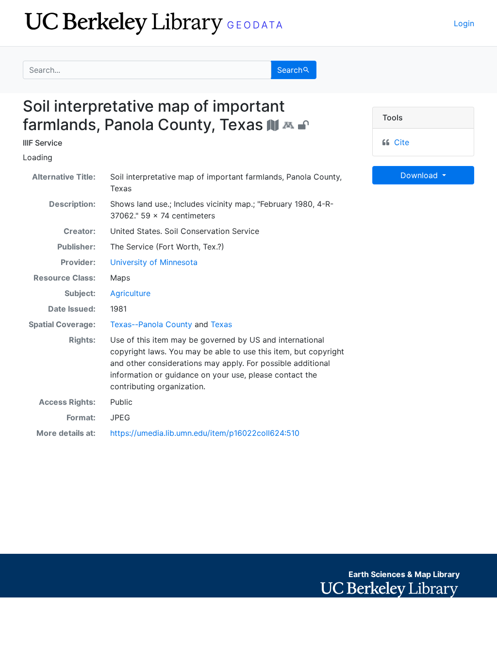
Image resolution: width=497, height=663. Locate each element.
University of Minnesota (154, 262)
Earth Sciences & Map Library (404, 574)
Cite (401, 142)
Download (420, 175)
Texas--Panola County (151, 324)
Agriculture (130, 293)
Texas (221, 324)
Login (464, 23)
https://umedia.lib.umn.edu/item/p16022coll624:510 (204, 433)
